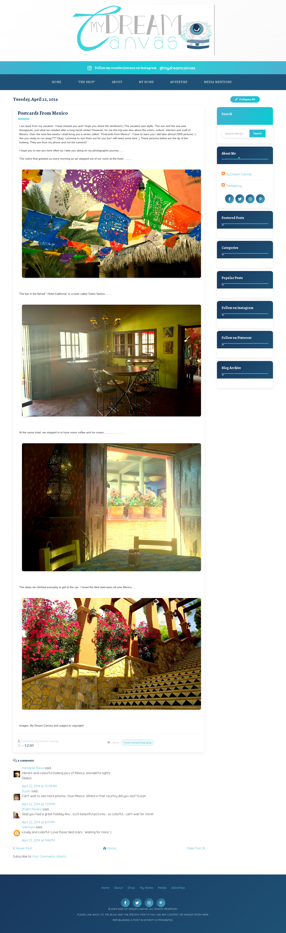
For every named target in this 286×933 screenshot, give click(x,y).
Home (56, 82)
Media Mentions (218, 82)
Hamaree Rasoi (33, 768)
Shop (131, 888)
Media (162, 888)
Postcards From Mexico (43, 113)
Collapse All (247, 99)
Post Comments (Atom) (49, 856)
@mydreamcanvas (177, 68)
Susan (26, 791)
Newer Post (23, 848)
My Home (146, 82)
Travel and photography (137, 742)
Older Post (195, 848)
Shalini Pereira (32, 809)
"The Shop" (87, 82)
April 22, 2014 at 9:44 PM (38, 840)
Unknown (28, 827)
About (117, 82)
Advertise (179, 82)
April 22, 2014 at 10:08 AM (39, 786)
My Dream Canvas (238, 174)
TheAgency (233, 186)
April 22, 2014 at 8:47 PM (38, 822)
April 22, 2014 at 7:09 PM (38, 804)
